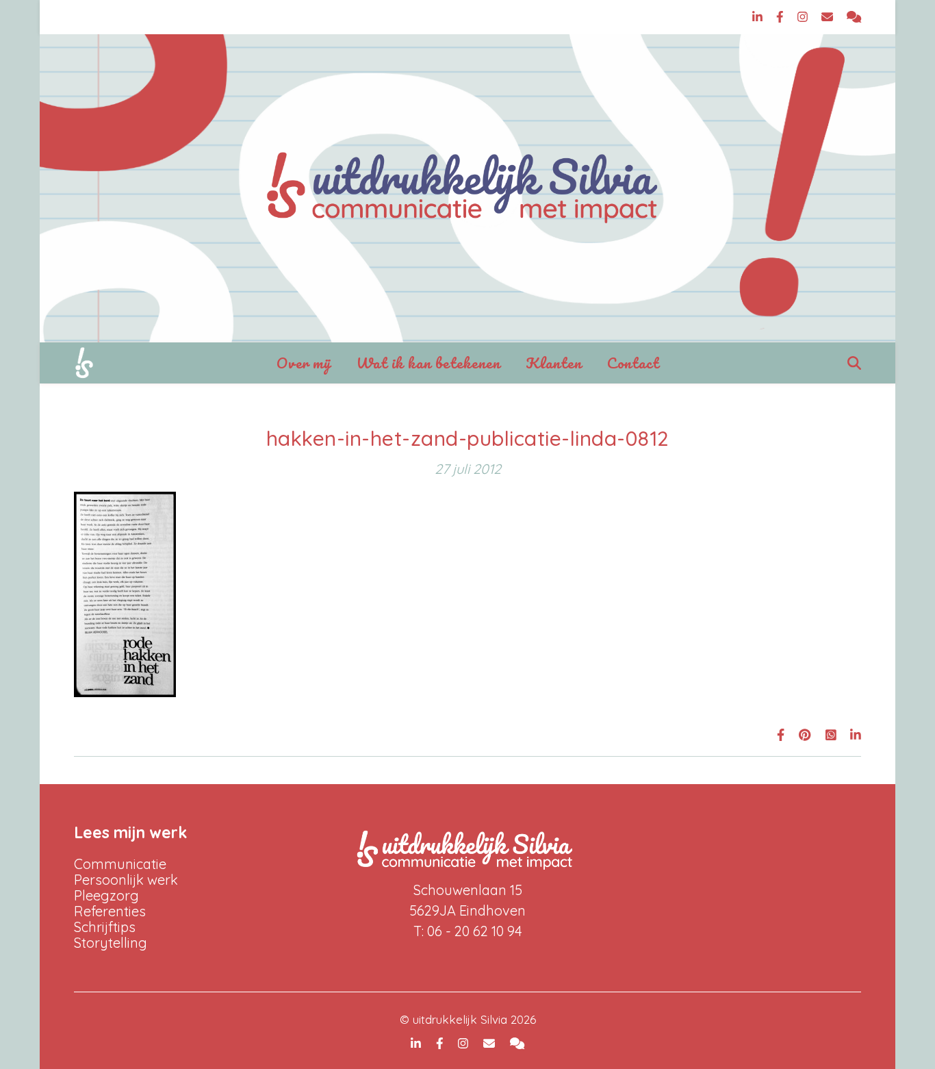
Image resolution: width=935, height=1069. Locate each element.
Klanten (554, 363)
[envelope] (828, 17)
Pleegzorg (106, 895)
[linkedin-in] (759, 17)
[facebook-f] (781, 17)
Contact (633, 363)
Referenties (110, 911)
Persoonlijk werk (126, 879)
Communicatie (120, 863)
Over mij (304, 363)
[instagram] (804, 17)
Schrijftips (105, 926)
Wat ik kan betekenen (428, 363)
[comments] (854, 17)
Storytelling (110, 942)
